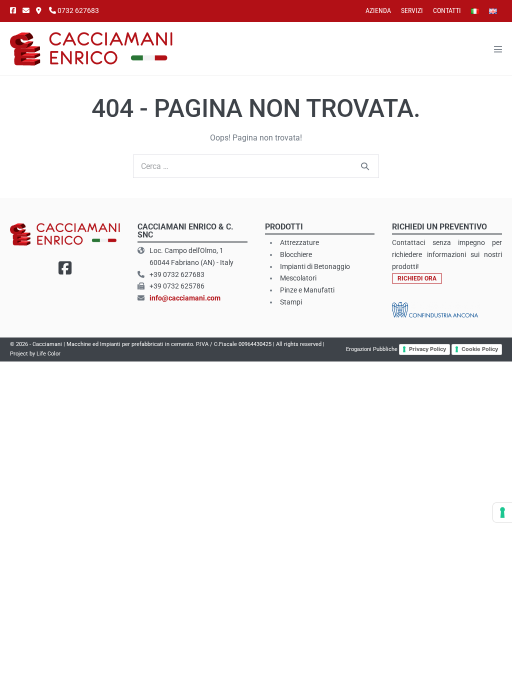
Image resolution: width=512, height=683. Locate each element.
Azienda (378, 10)
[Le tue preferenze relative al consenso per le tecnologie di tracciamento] (502, 512)
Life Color (48, 353)
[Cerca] (365, 166)
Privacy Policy (427, 349)
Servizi (412, 10)
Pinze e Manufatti (307, 290)
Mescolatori (298, 278)
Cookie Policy (480, 349)
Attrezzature (299, 242)
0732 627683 (77, 10)
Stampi (291, 302)
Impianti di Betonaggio (315, 266)
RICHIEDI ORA (417, 278)
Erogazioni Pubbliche (372, 349)
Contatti (447, 10)
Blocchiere (296, 254)
